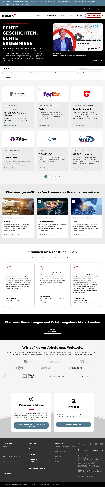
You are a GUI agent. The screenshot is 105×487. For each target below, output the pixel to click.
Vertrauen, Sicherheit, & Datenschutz (11, 456)
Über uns (61, 15)
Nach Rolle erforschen (37, 468)
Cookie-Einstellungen (44, 484)
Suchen (101, 68)
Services (32, 454)
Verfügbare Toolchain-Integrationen (34, 461)
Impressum (34, 484)
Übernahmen (7, 473)
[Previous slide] (91, 60)
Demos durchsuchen (94, 15)
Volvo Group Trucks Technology (82, 302)
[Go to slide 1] (94, 60)
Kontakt (71, 15)
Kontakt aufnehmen (73, 424)
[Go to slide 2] (96, 60)
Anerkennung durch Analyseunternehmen (65, 446)
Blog (56, 459)
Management (5, 449)
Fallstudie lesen (10, 125)
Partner (76, 9)
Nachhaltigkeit (5, 459)
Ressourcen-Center (59, 454)
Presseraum (57, 461)
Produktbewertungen (60, 451)
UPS (7, 302)
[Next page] (59, 176)
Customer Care (87, 9)
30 (55, 176)
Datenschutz (26, 484)
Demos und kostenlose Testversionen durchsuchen (31, 425)
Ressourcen (50, 15)
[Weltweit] (81, 15)
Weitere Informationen (52, 330)
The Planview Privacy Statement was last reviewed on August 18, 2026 (88, 475)
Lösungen (39, 15)
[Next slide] (101, 60)
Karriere (4, 451)
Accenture (43, 302)
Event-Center (58, 456)
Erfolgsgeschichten (59, 449)
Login (98, 9)
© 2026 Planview (6, 484)
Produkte (32, 449)
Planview (9, 16)
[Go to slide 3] (98, 60)
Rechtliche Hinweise (16, 484)
